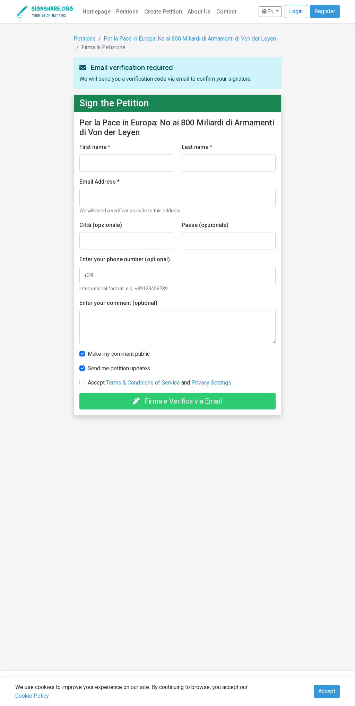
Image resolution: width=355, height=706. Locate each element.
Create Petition (163, 11)
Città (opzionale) (100, 225)
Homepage (97, 11)
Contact (226, 11)
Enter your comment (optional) (118, 303)
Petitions (127, 11)
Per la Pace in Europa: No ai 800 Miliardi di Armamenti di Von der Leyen (190, 38)
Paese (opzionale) (205, 225)
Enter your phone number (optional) (124, 259)
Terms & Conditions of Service (143, 382)
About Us (199, 11)
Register (324, 11)
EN (271, 11)
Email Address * (99, 181)
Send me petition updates (119, 368)
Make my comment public (119, 354)
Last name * (197, 147)
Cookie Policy (32, 695)
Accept (326, 691)
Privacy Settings (211, 382)
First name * (94, 147)
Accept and (159, 382)
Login (296, 11)
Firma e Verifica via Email (182, 401)
